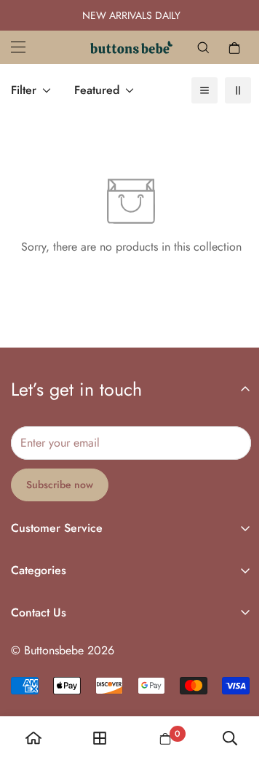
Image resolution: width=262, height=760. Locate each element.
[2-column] (238, 90)
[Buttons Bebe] (131, 47)
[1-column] (204, 90)
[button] (234, 47)
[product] (33, 738)
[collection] (99, 738)
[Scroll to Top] (235, 682)
